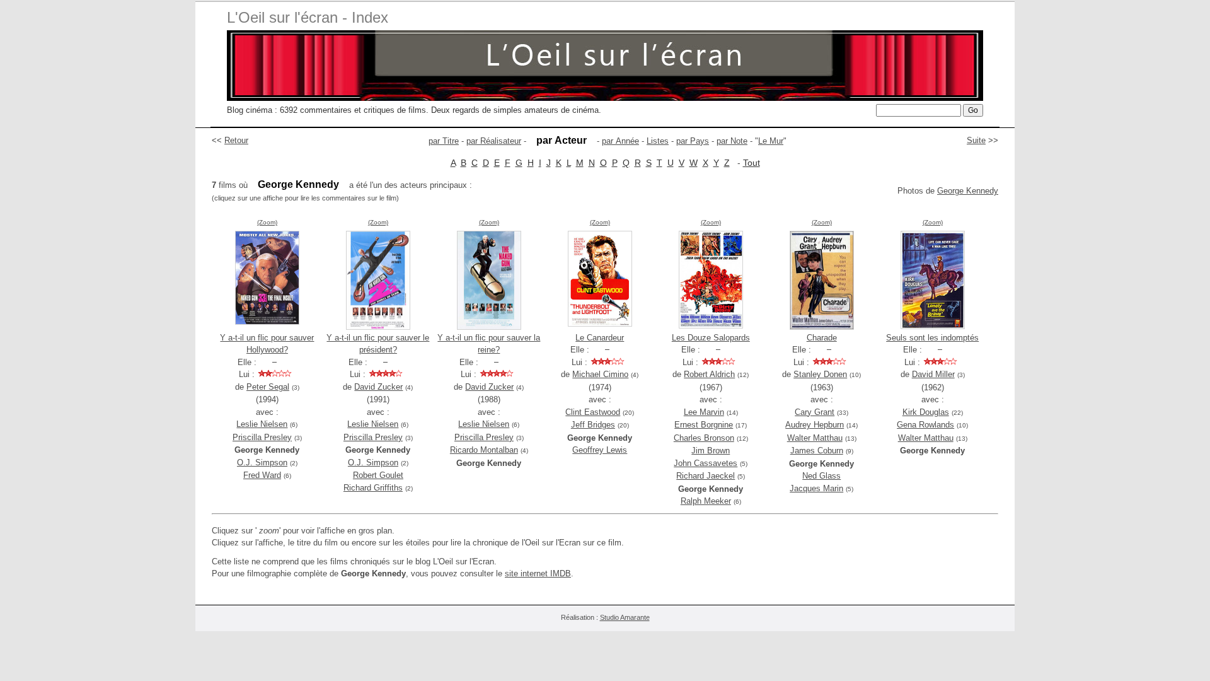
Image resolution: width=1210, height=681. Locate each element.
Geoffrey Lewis (599, 450)
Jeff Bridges (593, 424)
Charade (822, 337)
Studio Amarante (625, 617)
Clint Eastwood (592, 412)
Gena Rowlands (925, 424)
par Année (620, 141)
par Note (732, 141)
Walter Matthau (815, 438)
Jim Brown (710, 450)
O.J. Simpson (262, 462)
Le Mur (770, 141)
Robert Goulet (378, 475)
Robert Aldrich (709, 374)
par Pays (692, 141)
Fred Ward (262, 475)
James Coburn (816, 450)
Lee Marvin (704, 412)
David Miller (933, 374)
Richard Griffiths (373, 487)
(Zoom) (267, 222)
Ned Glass (821, 475)
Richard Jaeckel (705, 475)
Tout (751, 163)
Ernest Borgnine (703, 424)
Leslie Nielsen (261, 424)
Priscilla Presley (262, 437)
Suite (976, 140)
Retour (236, 140)
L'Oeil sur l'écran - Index (307, 17)
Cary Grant (814, 412)
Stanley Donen (820, 374)
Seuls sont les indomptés (932, 337)
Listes (658, 141)
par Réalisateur (493, 141)
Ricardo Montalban (484, 450)
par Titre (444, 141)
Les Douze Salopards (711, 337)
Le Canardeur (599, 337)
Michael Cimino (600, 374)
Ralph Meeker (706, 501)
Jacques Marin (816, 488)
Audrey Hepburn (814, 424)
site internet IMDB (538, 573)
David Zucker (378, 387)
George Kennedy (967, 190)
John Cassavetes (705, 463)
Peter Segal (267, 387)
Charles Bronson (704, 438)
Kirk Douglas (925, 412)
